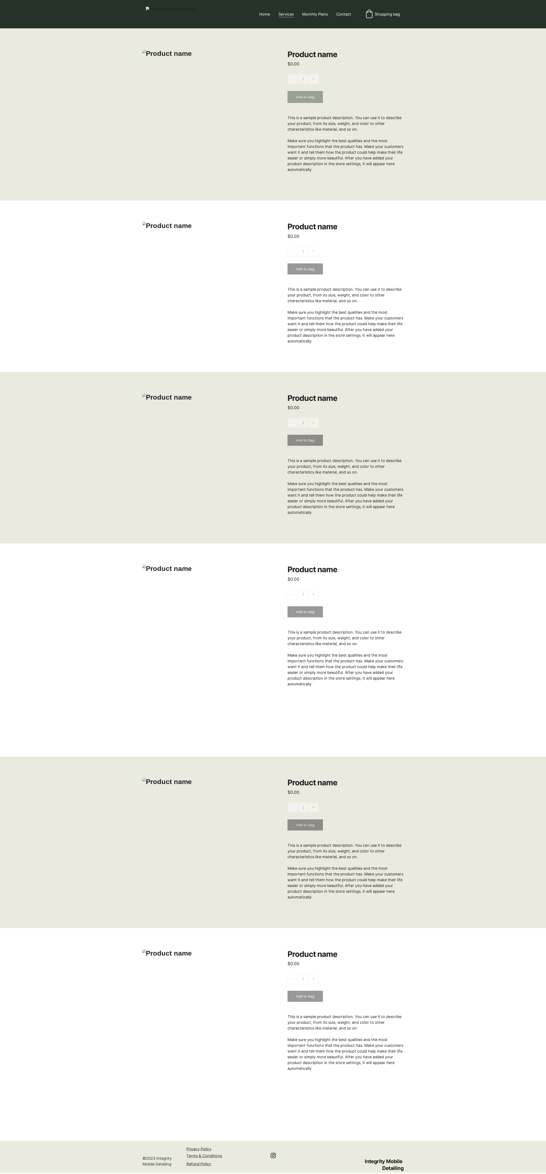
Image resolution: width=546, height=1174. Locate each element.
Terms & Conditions (204, 1156)
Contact (343, 14)
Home (264, 14)
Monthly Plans (315, 14)
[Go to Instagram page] (273, 1155)
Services (286, 14)
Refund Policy (198, 1164)
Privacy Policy (198, 1149)
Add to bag (305, 97)
